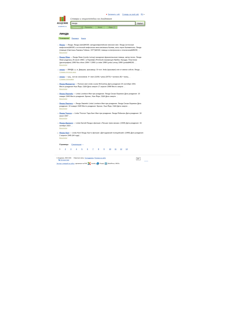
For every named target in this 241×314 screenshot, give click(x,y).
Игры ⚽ (112, 27)
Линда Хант (64, 133)
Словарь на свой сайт (130, 14)
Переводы (88, 27)
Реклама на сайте (100, 158)
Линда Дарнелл (66, 123)
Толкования (76, 27)
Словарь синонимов (66, 79)
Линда (62, 45)
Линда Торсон (65, 113)
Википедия (63, 53)
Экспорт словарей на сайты (65, 163)
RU (142, 14)
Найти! (140, 23)
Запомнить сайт (114, 14)
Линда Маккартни (67, 84)
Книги (100, 27)
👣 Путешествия (63, 160)
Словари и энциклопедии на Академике (91, 19)
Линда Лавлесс (66, 103)
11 (115, 149)
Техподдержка (89, 158)
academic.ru (62, 26)
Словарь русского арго (67, 72)
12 (121, 149)
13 (127, 149)
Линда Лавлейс (66, 94)
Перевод (75, 38)
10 (110, 149)
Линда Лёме (64, 57)
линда (62, 70)
